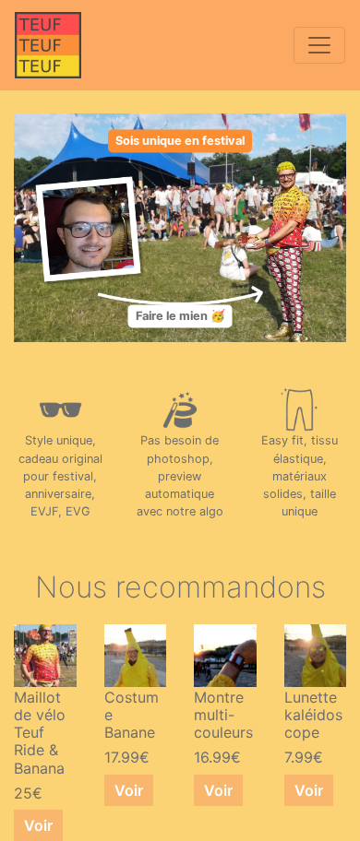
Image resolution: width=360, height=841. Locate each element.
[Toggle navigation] (319, 45)
